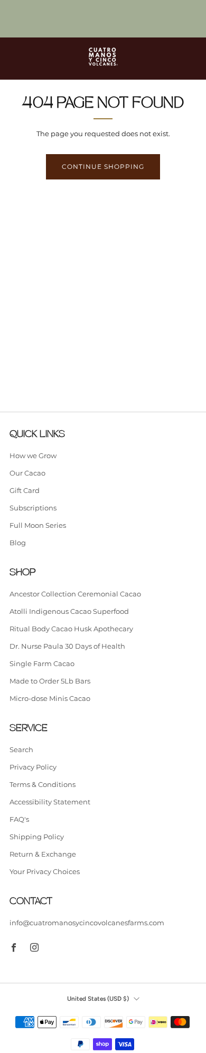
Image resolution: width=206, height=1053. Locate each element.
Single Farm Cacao (42, 663)
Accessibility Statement (50, 802)
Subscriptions (33, 508)
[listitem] (103, 19)
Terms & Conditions (43, 784)
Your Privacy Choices (45, 871)
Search (21, 749)
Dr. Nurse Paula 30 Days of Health (67, 646)
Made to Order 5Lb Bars (50, 681)
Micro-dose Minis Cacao (50, 698)
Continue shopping (103, 166)
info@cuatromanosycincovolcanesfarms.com (87, 922)
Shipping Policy (37, 836)
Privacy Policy (33, 767)
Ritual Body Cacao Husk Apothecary (71, 628)
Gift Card (25, 490)
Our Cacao (27, 473)
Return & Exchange (43, 854)
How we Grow (33, 455)
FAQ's (19, 819)
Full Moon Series (38, 525)
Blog (18, 542)
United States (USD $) (98, 998)
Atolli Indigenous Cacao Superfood (69, 611)
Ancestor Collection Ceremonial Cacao (75, 594)
